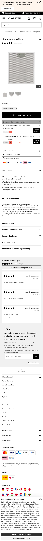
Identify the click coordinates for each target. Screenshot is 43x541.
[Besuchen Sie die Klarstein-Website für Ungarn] (12, 494)
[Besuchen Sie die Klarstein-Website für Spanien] (25, 489)
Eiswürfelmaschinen (8, 405)
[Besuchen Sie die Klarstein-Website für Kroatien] (20, 494)
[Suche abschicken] (4, 25)
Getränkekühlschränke (9, 409)
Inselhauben (5, 393)
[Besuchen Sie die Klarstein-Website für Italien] (20, 489)
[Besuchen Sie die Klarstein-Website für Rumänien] (25, 494)
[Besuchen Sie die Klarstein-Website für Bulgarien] (29, 494)
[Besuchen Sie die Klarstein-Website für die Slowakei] (3, 494)
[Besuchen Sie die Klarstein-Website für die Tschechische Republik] (7, 494)
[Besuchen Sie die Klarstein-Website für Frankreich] (16, 489)
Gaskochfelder (6, 425)
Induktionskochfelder (8, 421)
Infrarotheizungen (7, 401)
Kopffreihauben (6, 397)
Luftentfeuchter (7, 389)
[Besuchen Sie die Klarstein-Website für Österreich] (7, 489)
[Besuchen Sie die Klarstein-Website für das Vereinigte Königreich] (29, 489)
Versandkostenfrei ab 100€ (33, 13)
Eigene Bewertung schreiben (22, 268)
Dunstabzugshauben (10, 31)
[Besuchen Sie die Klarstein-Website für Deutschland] (3, 489)
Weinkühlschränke (7, 381)
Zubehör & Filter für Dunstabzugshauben (30, 31)
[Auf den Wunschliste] (40, 39)
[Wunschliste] (34, 18)
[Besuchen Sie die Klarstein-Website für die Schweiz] (12, 489)
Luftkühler (5, 413)
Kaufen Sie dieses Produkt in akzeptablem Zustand (20, 136)
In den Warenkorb (23, 115)
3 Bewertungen (17, 43)
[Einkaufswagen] (39, 18)
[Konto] (29, 18)
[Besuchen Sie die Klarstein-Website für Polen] (16, 494)
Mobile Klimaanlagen (8, 385)
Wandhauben (6, 417)
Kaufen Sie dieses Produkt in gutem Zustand (18, 125)
